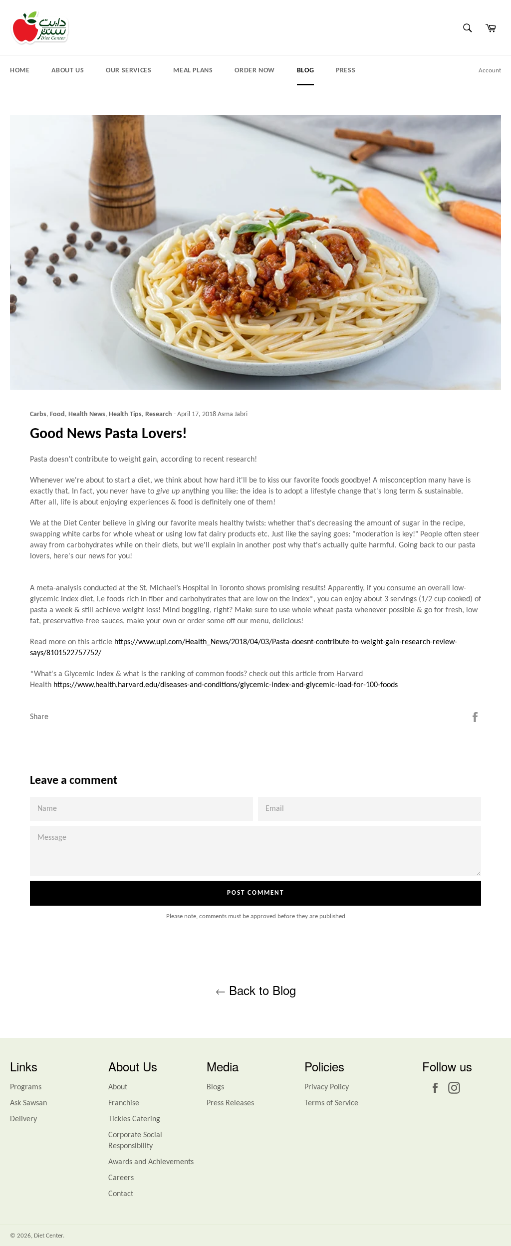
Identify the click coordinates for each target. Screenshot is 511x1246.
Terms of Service (331, 1103)
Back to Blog (261, 990)
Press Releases (230, 1103)
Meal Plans (193, 70)
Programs (25, 1087)
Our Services (128, 70)
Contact (120, 1194)
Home (19, 70)
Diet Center (48, 1236)
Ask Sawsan (28, 1103)
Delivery (23, 1119)
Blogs (215, 1087)
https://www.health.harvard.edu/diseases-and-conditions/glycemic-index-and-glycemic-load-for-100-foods (225, 685)
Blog (305, 70)
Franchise (123, 1103)
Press (345, 70)
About (117, 1087)
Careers (121, 1178)
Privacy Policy (326, 1087)
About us (67, 70)
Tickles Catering (134, 1119)
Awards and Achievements (151, 1162)
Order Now (254, 70)
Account (490, 70)
